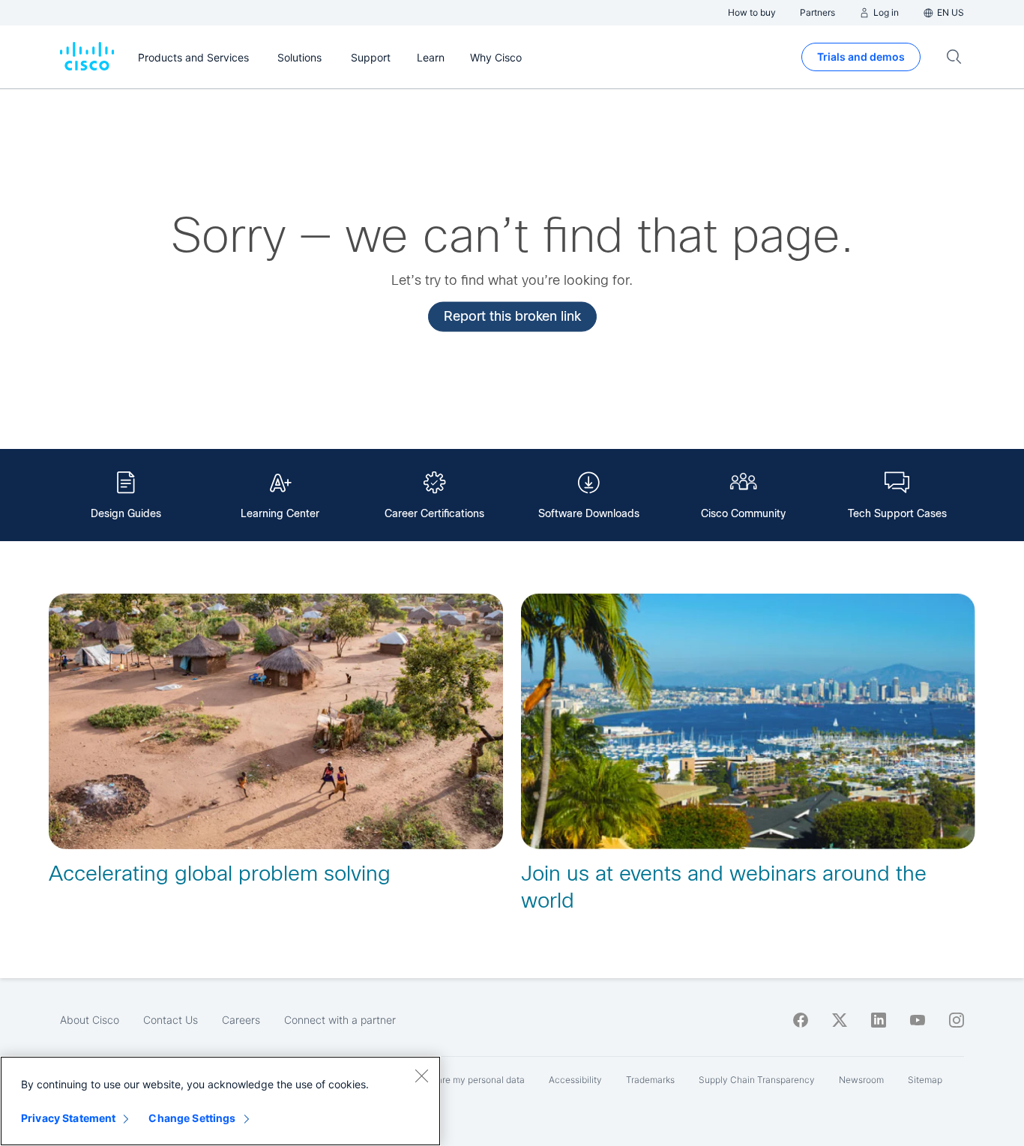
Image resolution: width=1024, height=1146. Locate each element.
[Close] (421, 1075)
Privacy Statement (68, 1118)
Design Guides (126, 513)
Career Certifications (434, 513)
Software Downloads (588, 513)
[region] (220, 1101)
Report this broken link (512, 315)
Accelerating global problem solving (220, 873)
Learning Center (280, 513)
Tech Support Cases (897, 513)
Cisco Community (743, 513)
